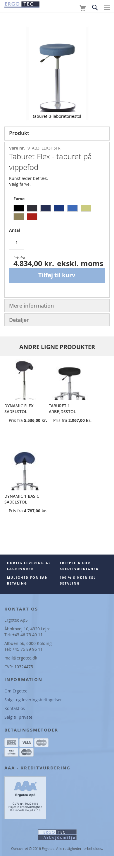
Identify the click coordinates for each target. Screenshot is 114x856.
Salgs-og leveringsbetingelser (33, 699)
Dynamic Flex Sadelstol (19, 408)
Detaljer (19, 319)
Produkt (19, 132)
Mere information (31, 305)
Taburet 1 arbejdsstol (62, 408)
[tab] (57, 134)
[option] (18, 208)
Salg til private (18, 717)
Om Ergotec (15, 691)
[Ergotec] (21, 4)
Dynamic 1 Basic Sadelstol (21, 499)
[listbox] (59, 213)
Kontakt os (14, 708)
